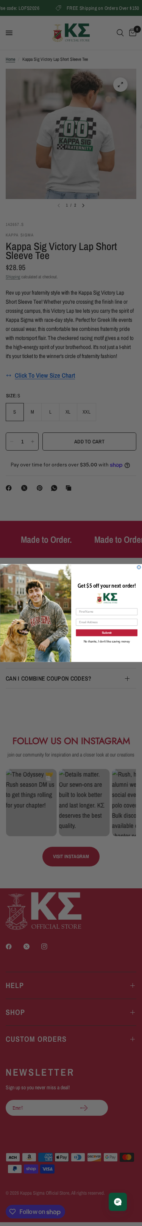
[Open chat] (118, 1202)
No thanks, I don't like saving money (106, 641)
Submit (106, 632)
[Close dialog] (139, 567)
